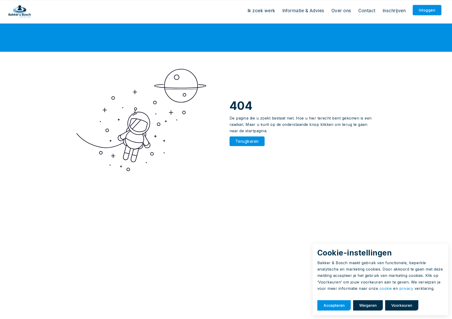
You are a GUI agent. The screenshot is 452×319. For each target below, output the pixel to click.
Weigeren (368, 305)
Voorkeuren (401, 305)
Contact (366, 10)
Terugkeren (247, 141)
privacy (406, 288)
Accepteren (334, 305)
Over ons (341, 10)
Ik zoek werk (261, 10)
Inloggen (427, 10)
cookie (385, 288)
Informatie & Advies (303, 10)
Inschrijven (394, 10)
